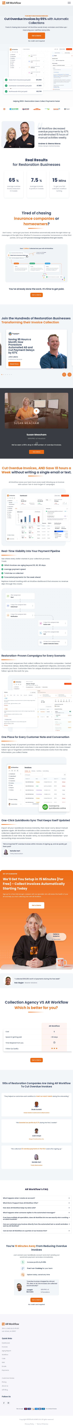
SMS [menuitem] (3, 1362)
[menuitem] (2, 1373)
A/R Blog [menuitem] (5, 1390)
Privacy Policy (29, 1424)
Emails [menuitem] (4, 1366)
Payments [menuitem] (5, 1370)
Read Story (14, 364)
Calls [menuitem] (3, 1358)
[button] (1, 374)
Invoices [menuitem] (5, 1347)
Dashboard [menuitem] (6, 1343)
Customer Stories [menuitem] (8, 1378)
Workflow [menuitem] (5, 1355)
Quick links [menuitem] (7, 1338)
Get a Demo (36, 36)
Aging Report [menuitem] (6, 1351)
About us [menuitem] (5, 1386)
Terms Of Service (42, 1424)
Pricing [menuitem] (4, 1382)
